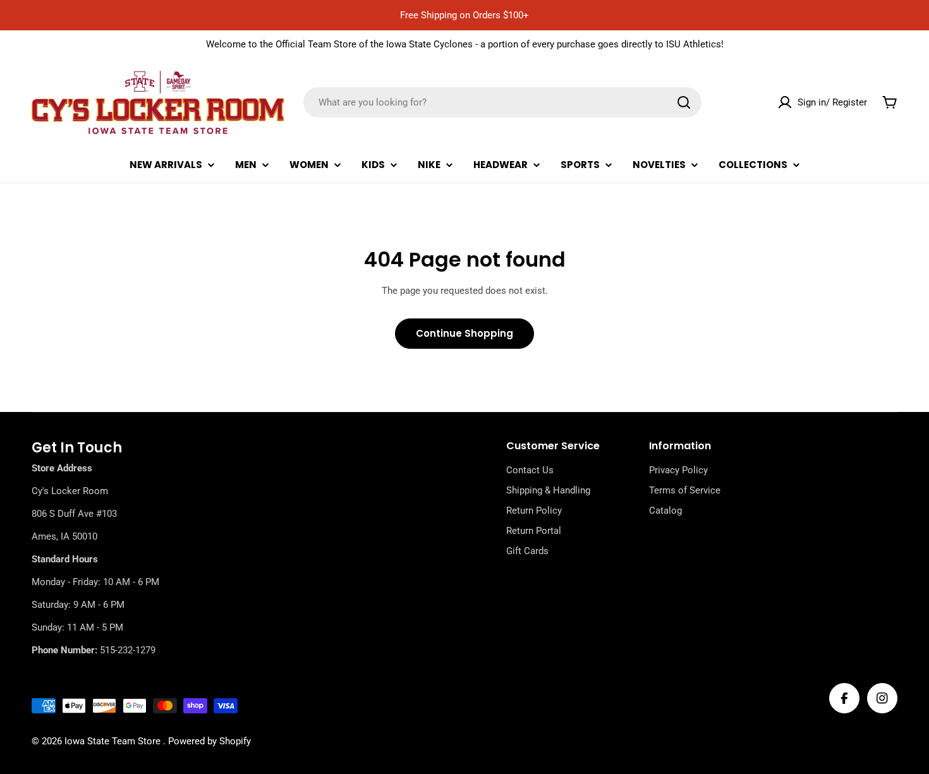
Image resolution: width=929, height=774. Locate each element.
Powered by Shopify (209, 741)
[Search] (683, 102)
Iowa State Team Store (113, 741)
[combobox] (502, 102)
